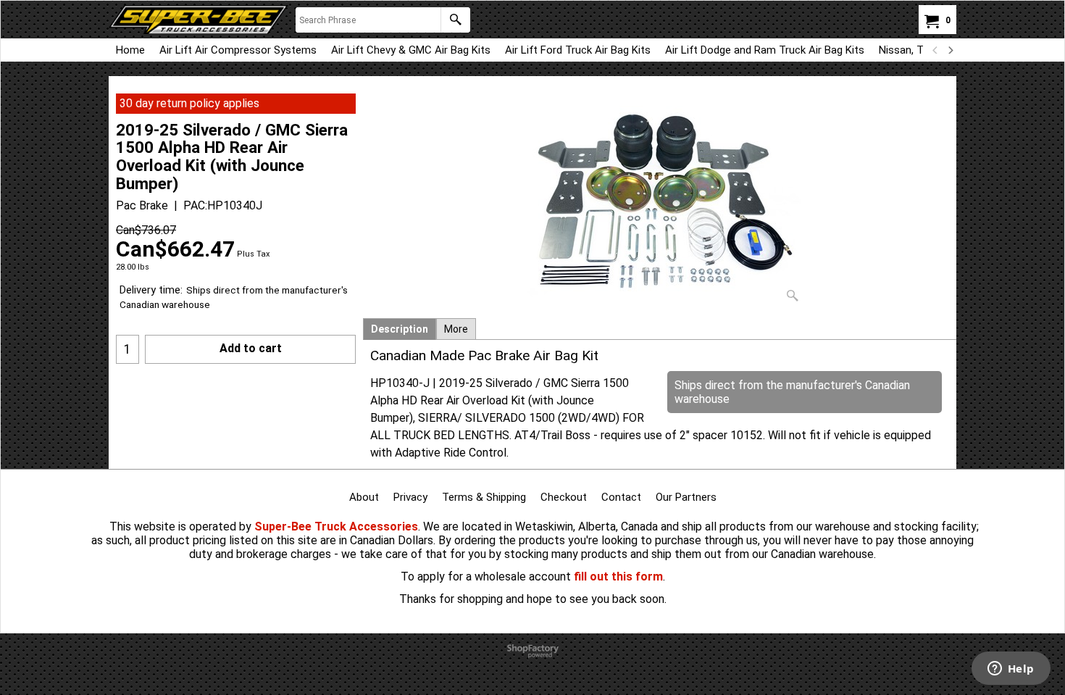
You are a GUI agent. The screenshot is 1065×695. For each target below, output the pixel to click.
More (456, 329)
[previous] (935, 50)
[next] (949, 50)
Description (399, 329)
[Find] (455, 20)
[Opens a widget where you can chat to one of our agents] (1011, 670)
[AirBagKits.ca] (198, 19)
